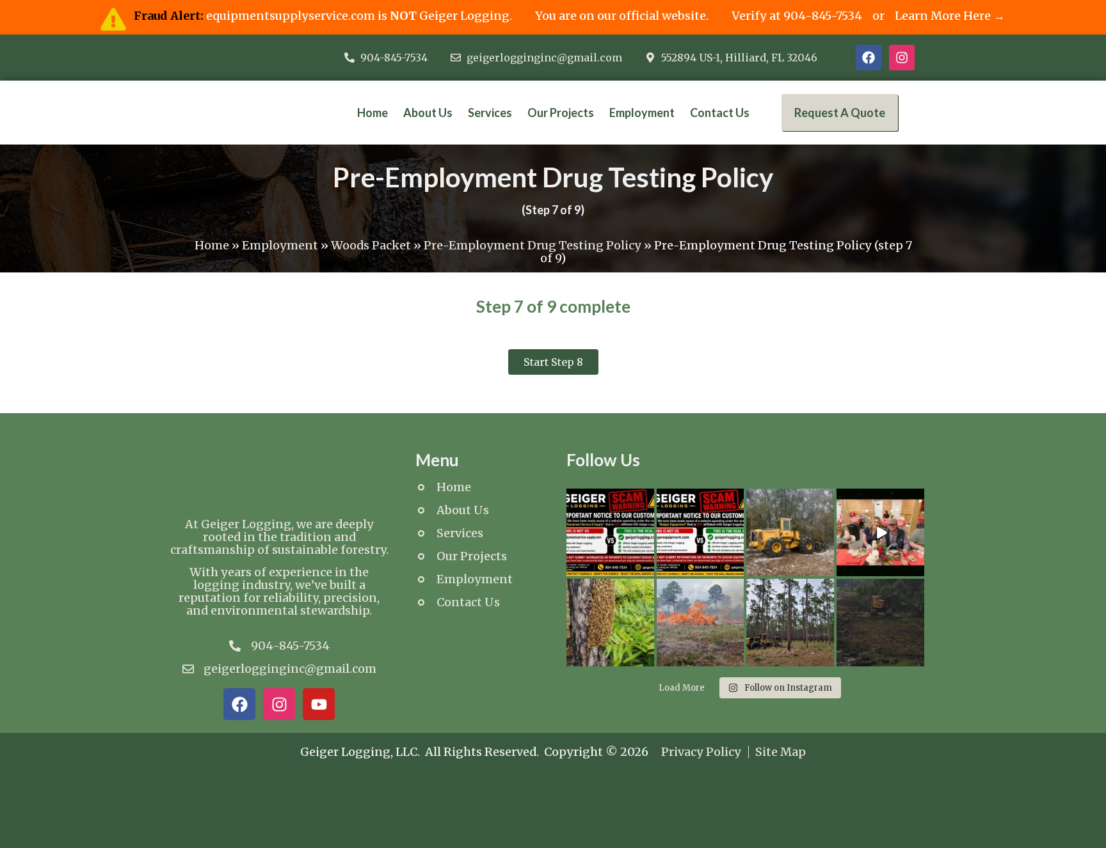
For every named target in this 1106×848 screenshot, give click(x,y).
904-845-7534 (822, 15)
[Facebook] (868, 57)
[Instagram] (902, 57)
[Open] (610, 532)
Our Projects (560, 113)
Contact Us (719, 113)
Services (490, 113)
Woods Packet (371, 245)
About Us (428, 113)
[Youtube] (319, 704)
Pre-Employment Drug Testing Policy (532, 245)
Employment (642, 113)
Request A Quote (839, 113)
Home (372, 113)
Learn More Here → (950, 15)
